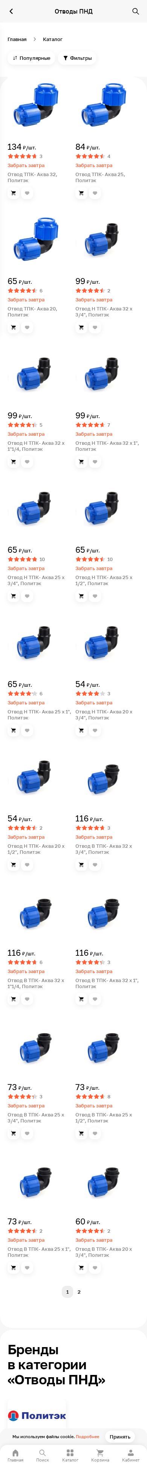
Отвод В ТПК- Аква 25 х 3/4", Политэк (36, 1118)
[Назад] (11, 11)
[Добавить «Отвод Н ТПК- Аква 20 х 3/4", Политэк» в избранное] (95, 730)
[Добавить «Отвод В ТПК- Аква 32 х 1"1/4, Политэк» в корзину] (14, 999)
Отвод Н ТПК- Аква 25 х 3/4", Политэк (36, 580)
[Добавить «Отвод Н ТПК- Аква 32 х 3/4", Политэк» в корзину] (81, 327)
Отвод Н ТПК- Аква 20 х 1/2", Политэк (36, 849)
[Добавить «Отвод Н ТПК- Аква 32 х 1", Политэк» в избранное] (95, 462)
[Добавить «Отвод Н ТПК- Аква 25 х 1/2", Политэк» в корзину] (81, 596)
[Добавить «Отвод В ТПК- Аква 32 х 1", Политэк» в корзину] (81, 999)
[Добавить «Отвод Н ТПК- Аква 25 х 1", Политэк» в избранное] (27, 730)
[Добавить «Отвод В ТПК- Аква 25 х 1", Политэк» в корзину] (14, 1268)
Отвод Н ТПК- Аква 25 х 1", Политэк (39, 715)
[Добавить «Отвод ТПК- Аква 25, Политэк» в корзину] (81, 193)
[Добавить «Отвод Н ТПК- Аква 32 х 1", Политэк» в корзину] (81, 462)
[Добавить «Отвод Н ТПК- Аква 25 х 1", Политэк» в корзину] (14, 730)
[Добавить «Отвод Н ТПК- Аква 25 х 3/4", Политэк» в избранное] (27, 596)
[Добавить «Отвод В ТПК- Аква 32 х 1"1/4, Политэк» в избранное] (27, 999)
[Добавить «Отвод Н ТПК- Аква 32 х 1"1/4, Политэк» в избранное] (27, 462)
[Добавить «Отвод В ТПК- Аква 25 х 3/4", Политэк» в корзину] (14, 1133)
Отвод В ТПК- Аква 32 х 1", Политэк (107, 983)
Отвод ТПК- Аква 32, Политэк (32, 177)
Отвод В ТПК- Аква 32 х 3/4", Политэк (103, 849)
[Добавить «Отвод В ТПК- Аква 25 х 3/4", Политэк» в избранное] (27, 1133)
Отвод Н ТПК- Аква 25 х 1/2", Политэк (103, 580)
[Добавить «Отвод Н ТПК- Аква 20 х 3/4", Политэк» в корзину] (81, 730)
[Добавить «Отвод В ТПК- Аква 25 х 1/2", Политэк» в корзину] (81, 1133)
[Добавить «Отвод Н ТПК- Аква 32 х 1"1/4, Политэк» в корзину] (14, 462)
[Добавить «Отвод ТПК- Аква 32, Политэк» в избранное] (27, 193)
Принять (120, 1437)
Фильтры (81, 58)
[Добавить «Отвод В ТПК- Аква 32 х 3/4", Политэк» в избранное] (95, 865)
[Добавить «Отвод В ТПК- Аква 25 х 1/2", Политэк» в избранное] (95, 1133)
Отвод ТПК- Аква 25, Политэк (100, 177)
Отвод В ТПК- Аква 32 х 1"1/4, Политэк (36, 983)
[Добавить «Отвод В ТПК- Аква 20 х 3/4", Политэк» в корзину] (81, 1268)
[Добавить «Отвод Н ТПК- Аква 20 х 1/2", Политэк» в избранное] (27, 865)
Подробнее (87, 1436)
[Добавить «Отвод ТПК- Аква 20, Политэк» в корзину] (14, 327)
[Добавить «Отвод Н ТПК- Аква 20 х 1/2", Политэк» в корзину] (14, 865)
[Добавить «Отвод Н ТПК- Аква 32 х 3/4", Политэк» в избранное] (95, 327)
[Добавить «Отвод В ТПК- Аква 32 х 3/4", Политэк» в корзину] (81, 865)
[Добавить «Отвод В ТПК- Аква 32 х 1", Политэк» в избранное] (95, 999)
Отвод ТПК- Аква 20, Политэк (32, 312)
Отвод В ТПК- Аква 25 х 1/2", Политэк (103, 1118)
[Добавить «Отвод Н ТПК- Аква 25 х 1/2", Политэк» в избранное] (95, 596)
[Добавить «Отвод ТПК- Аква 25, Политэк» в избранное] (95, 193)
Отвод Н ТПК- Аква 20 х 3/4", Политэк (103, 715)
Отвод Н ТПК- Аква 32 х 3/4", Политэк (103, 312)
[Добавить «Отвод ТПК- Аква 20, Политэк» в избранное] (27, 327)
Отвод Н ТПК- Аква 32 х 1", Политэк (107, 446)
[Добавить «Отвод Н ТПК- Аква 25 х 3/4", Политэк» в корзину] (14, 596)
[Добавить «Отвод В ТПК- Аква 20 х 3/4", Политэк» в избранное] (95, 1268)
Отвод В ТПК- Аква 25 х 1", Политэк (39, 1252)
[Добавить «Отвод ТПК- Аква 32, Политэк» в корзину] (14, 193)
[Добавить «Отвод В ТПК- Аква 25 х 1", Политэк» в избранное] (27, 1268)
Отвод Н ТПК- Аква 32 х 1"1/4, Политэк (36, 446)
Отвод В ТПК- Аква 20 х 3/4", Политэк (103, 1252)
